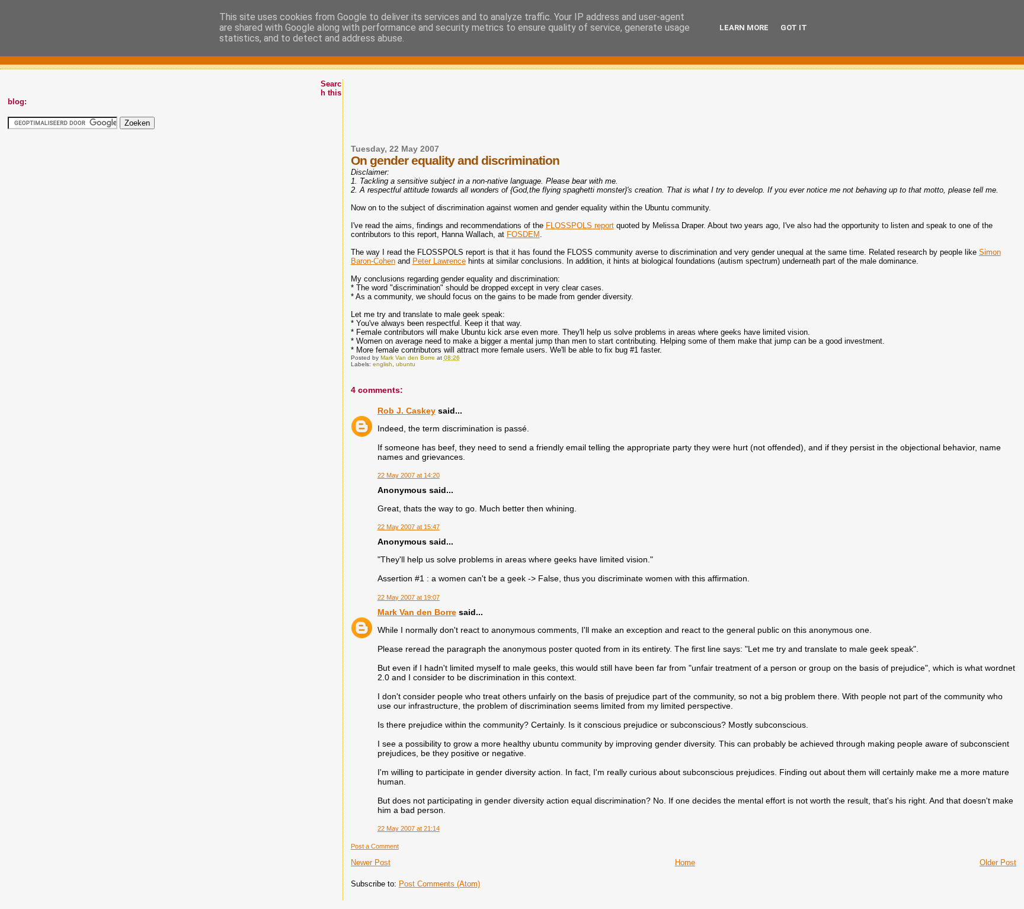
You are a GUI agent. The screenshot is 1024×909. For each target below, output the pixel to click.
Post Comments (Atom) (439, 883)
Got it (793, 27)
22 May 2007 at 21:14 (408, 828)
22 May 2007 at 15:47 (408, 526)
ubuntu (405, 364)
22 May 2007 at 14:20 (408, 475)
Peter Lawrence (439, 261)
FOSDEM (523, 234)
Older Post (998, 862)
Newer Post (371, 862)
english (382, 364)
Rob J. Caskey (406, 410)
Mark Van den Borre (416, 612)
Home (685, 862)
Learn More (744, 27)
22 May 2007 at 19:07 (408, 597)
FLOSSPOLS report (580, 225)
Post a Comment (375, 846)
